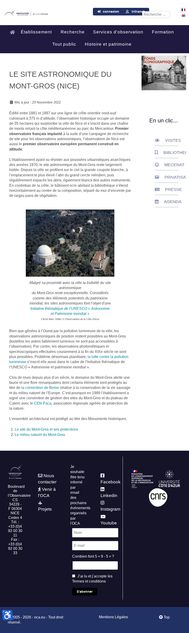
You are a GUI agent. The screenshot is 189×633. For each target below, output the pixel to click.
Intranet (138, 12)
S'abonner (85, 592)
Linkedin (108, 495)
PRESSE (173, 189)
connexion (111, 12)
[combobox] (156, 14)
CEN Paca (42, 403)
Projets (45, 509)
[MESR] (142, 479)
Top (166, 617)
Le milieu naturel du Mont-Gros (40, 435)
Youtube (108, 523)
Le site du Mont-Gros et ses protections (46, 429)
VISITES (173, 140)
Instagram (110, 509)
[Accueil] (13, 31)
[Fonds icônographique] (164, 73)
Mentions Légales (113, 617)
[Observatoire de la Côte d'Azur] (26, 12)
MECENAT (174, 165)
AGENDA (172, 201)
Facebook (110, 481)
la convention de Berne (40, 388)
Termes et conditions (89, 581)
